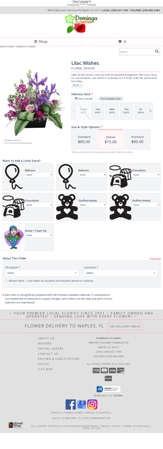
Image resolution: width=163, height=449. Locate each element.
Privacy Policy (111, 426)
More (76, 84)
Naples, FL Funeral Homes (67, 412)
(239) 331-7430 (119, 10)
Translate (91, 4)
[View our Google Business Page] (81, 408)
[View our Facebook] (71, 408)
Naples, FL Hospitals (98, 412)
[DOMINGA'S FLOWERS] (81, 33)
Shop (43, 41)
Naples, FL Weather (64, 418)
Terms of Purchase (136, 426)
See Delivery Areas (125, 326)
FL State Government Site (95, 418)
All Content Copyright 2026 (50, 426)
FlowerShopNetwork (84, 426)
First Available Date (111, 98)
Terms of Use (91, 428)
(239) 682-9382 (151, 10)
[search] (157, 51)
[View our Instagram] (92, 408)
